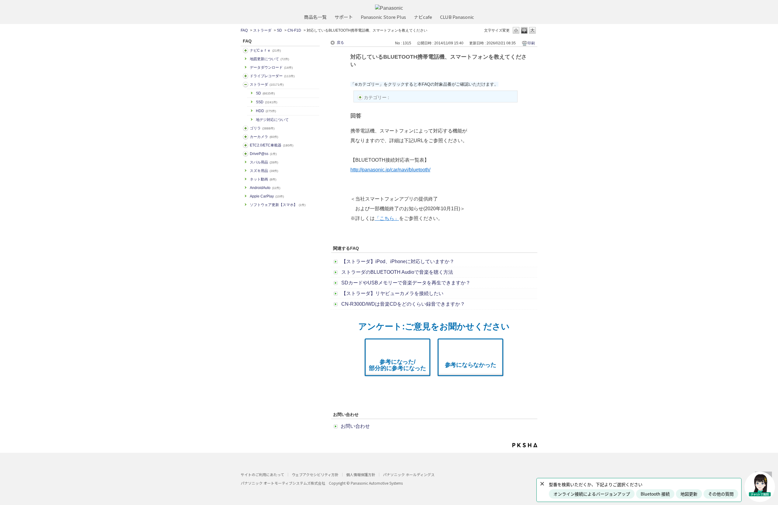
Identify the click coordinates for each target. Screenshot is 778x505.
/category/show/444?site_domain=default (245, 145)
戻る (340, 42)
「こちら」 (387, 218)
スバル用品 (264, 162)
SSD (266, 102)
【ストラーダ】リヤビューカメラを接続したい (392, 293)
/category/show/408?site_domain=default (245, 50)
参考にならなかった (470, 365)
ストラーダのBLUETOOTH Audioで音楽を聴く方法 (397, 272)
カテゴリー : (377, 97)
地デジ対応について (272, 120)
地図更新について (269, 59)
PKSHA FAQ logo (524, 445)
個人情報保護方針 (360, 474)
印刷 (531, 43)
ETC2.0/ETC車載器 (271, 145)
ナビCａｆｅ (265, 50)
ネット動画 (263, 179)
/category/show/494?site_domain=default (245, 136)
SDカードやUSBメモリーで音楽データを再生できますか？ (405, 282)
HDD (266, 111)
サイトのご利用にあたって (262, 474)
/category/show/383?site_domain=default (245, 128)
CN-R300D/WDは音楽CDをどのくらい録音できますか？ (403, 304)
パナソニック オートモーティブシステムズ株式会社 (283, 483)
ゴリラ (262, 128)
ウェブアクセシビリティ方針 (315, 474)
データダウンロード (271, 67)
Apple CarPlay (267, 196)
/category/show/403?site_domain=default (245, 153)
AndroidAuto (265, 188)
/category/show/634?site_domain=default (245, 76)
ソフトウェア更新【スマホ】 (277, 205)
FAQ (244, 30)
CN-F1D (294, 30)
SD (279, 30)
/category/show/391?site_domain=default (245, 84)
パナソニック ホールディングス (409, 474)
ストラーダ (262, 30)
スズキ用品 (264, 171)
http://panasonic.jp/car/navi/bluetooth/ (390, 169)
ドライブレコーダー (272, 76)
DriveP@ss (263, 154)
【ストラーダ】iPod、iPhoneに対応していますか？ (397, 261)
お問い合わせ (355, 426)
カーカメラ (264, 137)
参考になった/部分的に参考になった (397, 365)
